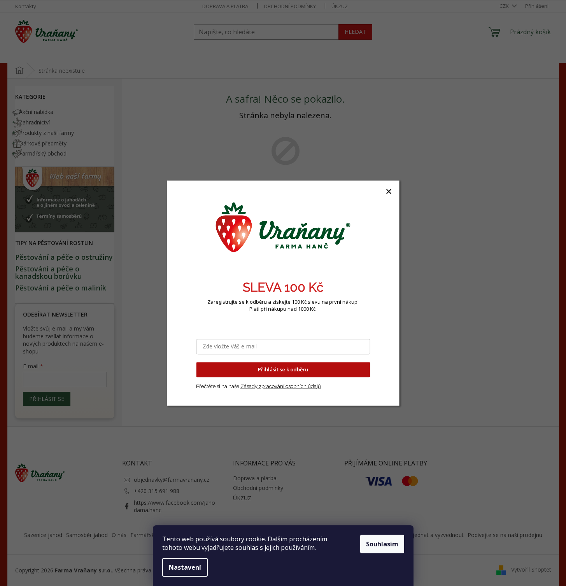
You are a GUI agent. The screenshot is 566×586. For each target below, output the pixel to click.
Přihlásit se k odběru (283, 369)
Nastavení (185, 567)
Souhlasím (382, 544)
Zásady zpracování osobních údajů (280, 386)
